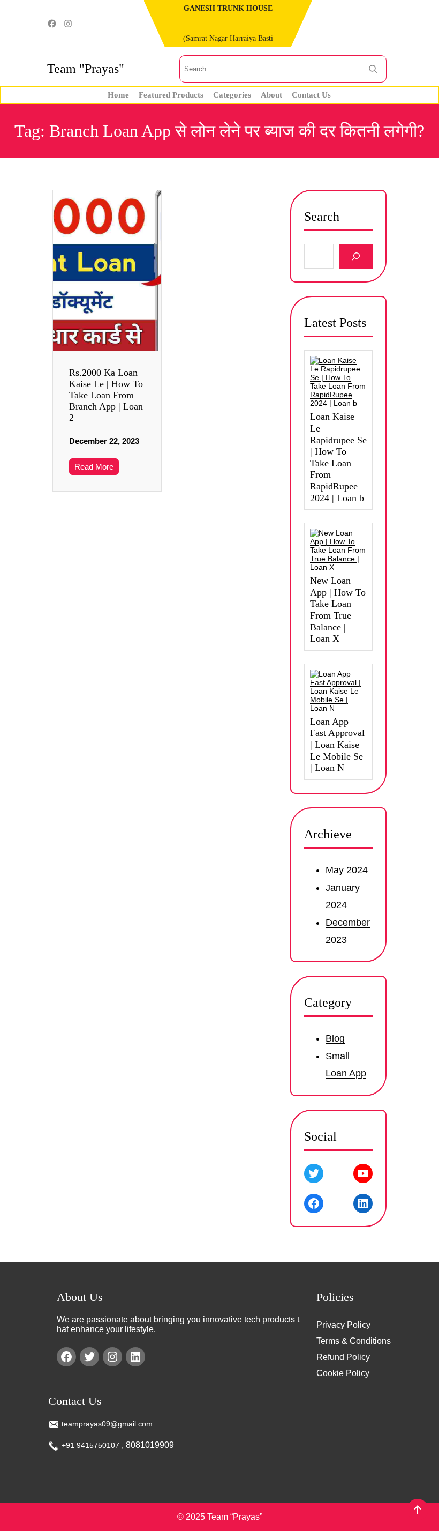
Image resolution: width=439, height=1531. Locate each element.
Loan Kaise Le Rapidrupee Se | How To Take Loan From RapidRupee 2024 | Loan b (338, 457)
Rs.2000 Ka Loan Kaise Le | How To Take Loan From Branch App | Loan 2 (106, 395)
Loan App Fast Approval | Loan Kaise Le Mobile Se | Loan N (337, 744)
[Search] (356, 256)
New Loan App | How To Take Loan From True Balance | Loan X (338, 609)
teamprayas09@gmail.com (107, 1423)
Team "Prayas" (85, 69)
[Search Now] (373, 69)
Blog (335, 1039)
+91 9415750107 (90, 1445)
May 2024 (347, 870)
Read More (93, 466)
